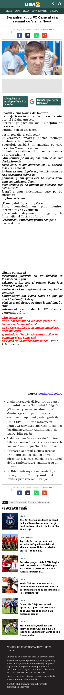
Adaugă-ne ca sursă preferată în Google (15, 101)
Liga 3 (18, 11)
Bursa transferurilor (43, 30)
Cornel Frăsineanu (17, 502)
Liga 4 (26, 11)
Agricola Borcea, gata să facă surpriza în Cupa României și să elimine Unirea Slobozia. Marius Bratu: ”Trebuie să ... (37, 546)
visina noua (43, 502)
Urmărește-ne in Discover (47, 101)
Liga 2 (9, 11)
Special (54, 11)
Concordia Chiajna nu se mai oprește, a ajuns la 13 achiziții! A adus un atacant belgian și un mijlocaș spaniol (37, 609)
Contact (12, 650)
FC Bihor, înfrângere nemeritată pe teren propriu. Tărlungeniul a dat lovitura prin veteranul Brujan (31, 475)
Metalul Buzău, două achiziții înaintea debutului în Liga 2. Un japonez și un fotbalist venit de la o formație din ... (40, 630)
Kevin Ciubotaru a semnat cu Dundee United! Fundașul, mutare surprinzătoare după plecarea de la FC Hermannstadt (40, 588)
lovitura (32, 502)
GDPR (48, 647)
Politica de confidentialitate (25, 647)
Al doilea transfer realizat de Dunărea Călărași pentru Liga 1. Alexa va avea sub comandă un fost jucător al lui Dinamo (34, 442)
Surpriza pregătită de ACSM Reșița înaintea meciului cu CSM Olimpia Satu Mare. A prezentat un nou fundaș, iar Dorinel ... (39, 567)
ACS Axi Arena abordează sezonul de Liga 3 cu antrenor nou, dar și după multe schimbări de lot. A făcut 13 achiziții (40, 524)
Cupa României (39, 11)
